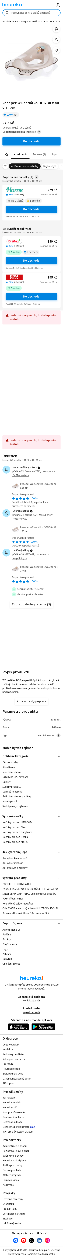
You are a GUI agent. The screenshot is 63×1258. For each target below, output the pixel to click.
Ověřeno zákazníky (13, 1199)
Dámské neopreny (12, 791)
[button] (20, 154)
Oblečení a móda (11, 963)
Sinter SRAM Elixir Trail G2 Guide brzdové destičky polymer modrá (31, 894)
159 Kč (52, 241)
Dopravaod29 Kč (48, 246)
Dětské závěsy (10, 762)
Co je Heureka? (11, 1045)
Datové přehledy (12, 1170)
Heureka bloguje (11, 1069)
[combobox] (31, 12)
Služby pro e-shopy (13, 1156)
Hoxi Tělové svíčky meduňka (17, 904)
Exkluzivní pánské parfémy (16, 796)
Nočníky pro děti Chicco (15, 827)
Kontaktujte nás (31, 1000)
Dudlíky (6, 782)
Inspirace (8, 1219)
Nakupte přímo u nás (14, 1112)
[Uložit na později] (56, 50)
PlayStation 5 (9, 944)
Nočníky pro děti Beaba (15, 837)
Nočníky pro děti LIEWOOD (17, 822)
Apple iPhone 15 (11, 930)
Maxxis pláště (9, 801)
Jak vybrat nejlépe (14, 852)
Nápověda (8, 1185)
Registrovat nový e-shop (16, 1151)
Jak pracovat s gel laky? (15, 868)
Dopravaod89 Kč (48, 282)
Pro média (8, 1064)
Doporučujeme (12, 923)
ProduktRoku (10, 1209)
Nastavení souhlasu (13, 1117)
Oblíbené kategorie (15, 756)
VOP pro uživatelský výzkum (18, 1132)
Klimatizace (8, 767)
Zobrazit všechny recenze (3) (31, 604)
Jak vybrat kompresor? (14, 858)
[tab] (20, 154)
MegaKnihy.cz (19, 519)
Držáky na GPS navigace (15, 777)
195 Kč (52, 277)
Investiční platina (11, 772)
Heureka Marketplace (14, 1160)
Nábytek (7, 959)
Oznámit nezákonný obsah (17, 1079)
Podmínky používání (13, 1054)
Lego (5, 949)
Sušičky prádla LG (11, 787)
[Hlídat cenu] (56, 39)
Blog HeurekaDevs (13, 1074)
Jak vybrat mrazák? (12, 863)
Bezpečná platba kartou (16, 1127)
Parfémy (6, 934)
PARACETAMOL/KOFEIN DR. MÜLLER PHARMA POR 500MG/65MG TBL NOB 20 (31, 889)
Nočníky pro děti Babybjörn (17, 832)
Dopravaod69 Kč (48, 194)
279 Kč (52, 190)
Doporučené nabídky (26, 166)
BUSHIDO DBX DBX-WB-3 (16, 884)
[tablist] (31, 154)
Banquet (56, 720)
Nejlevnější (49, 166)
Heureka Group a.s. (39, 1250)
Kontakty (8, 1049)
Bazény (6, 939)
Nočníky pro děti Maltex (15, 842)
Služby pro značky (12, 1165)
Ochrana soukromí (12, 1122)
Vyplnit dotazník (31, 1012)
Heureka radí (9, 1107)
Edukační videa (11, 1180)
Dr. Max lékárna (20, 475)
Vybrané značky (12, 816)
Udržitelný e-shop (12, 1223)
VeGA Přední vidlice (12, 899)
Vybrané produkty (14, 878)
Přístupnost (9, 1083)
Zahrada (6, 954)
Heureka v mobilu (12, 1102)
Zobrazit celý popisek (31, 701)
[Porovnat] (56, 29)
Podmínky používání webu (41, 1254)
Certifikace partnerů (14, 1214)
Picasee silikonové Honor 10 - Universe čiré (25, 913)
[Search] (7, 155)
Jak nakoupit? (10, 1098)
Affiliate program (12, 1175)
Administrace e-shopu (15, 1146)
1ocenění (35, 201)
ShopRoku (8, 1204)
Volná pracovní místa (14, 1059)
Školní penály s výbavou (15, 806)
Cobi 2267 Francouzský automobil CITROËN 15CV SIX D (31, 908)
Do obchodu (31, 209)
